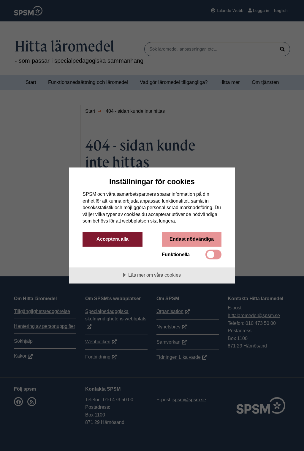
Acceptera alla (112, 239)
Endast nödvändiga (192, 239)
